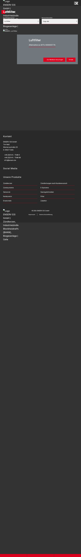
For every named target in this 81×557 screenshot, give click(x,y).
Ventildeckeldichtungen (27, 435)
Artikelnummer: (18, 72)
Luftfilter (21, 409)
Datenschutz (23, 518)
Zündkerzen (7, 183)
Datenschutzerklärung (45, 214)
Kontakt (21, 513)
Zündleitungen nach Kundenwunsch (53, 183)
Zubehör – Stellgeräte (26, 471)
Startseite (22, 238)
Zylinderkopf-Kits (25, 455)
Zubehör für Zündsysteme (28, 487)
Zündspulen (22, 279)
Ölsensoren (22, 373)
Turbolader (22, 445)
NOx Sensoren (23, 368)
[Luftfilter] (10, 31)
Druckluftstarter (24, 461)
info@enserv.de (10, 160)
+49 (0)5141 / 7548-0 (12, 155)
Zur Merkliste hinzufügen (55, 60)
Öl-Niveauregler (24, 326)
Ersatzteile (7, 201)
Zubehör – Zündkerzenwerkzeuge (31, 476)
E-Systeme (44, 188)
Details (71, 60)
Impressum (32, 214)
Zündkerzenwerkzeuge (27, 259)
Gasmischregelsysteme (27, 342)
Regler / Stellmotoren (26, 394)
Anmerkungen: (18, 88)
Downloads (22, 492)
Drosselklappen (24, 388)
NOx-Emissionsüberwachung (29, 316)
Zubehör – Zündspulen (27, 305)
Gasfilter (21, 419)
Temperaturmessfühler (27, 357)
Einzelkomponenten (26, 440)
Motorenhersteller (47, 18)
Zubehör (43, 201)
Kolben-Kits (22, 450)
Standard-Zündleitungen (27, 285)
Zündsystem (23, 300)
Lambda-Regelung (25, 331)
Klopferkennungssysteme (28, 321)
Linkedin (21, 523)
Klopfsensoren (24, 362)
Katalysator (7, 196)
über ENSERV (23, 497)
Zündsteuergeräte (25, 295)
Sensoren (6, 192)
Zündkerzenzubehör (26, 264)
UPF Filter (22, 424)
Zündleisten (22, 290)
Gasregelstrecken (47, 192)
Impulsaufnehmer (25, 352)
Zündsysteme (8, 188)
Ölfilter (21, 414)
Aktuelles (22, 507)
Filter (42, 196)
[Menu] (76, 3)
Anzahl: (16, 80)
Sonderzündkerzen (25, 253)
